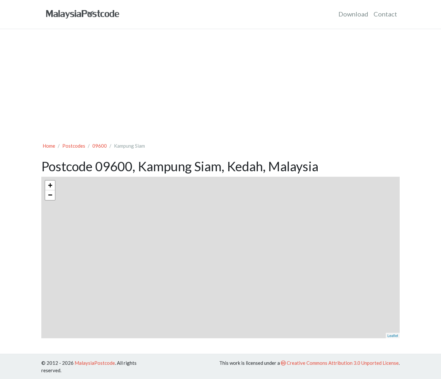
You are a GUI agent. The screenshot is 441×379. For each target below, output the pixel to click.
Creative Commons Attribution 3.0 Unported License (342, 363)
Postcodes (73, 146)
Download (353, 14)
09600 (99, 146)
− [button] (50, 195)
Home (49, 146)
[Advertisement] (220, 82)
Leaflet (392, 335)
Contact (385, 14)
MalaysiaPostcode (95, 363)
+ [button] (50, 185)
